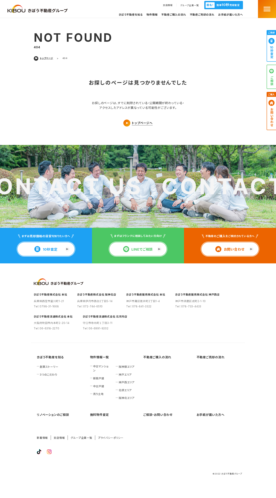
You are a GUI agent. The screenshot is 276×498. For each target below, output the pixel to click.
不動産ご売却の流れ (202, 14)
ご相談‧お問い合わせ (158, 415)
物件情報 (152, 14)
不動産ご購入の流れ (173, 14)
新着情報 (42, 437)
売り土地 (98, 394)
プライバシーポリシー (111, 437)
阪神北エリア (127, 397)
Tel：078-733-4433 (188, 306)
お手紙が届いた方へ (230, 14)
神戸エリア (125, 374)
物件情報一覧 (99, 357)
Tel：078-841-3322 (139, 306)
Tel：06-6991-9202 (96, 328)
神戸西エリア (127, 382)
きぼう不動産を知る (131, 14)
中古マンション (101, 368)
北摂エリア (125, 390)
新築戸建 (98, 378)
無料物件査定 (99, 415)
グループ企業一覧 (189, 5)
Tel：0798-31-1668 (46, 306)
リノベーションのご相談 (53, 415)
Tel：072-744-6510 (90, 306)
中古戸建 (98, 386)
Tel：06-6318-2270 (46, 328)
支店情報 (168, 5)
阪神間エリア (127, 366)
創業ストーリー (49, 366)
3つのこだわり (48, 374)
